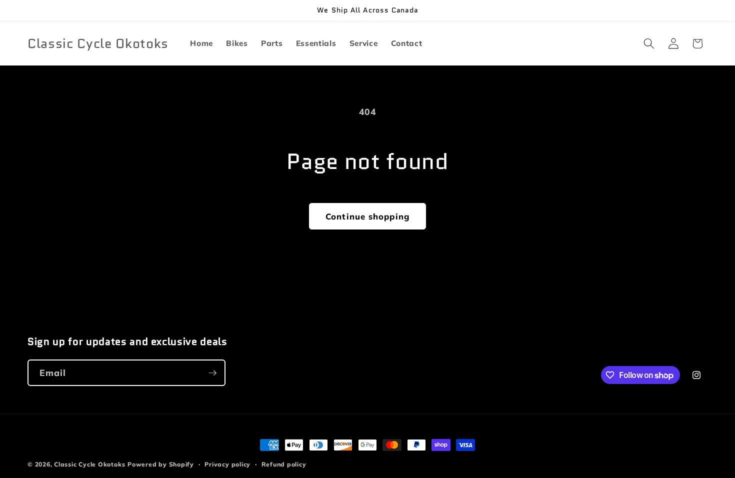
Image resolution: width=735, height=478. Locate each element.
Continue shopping (368, 216)
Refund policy (284, 464)
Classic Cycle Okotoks (89, 464)
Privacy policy (227, 464)
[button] (649, 44)
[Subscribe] (212, 373)
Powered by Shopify (161, 464)
